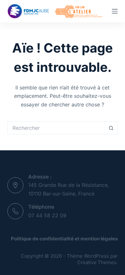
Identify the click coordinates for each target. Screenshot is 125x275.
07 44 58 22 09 (47, 215)
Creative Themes (96, 262)
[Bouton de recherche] (111, 127)
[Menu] (115, 11)
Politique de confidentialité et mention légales (64, 239)
